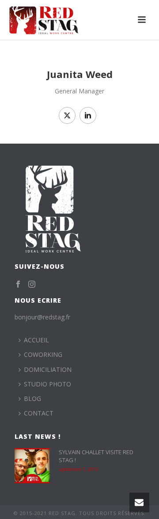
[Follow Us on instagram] (31, 285)
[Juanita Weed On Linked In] (88, 115)
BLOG (32, 398)
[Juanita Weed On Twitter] (67, 115)
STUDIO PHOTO (47, 384)
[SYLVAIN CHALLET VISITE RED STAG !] (32, 465)
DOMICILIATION (48, 369)
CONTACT (38, 413)
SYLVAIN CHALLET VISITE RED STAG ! (96, 456)
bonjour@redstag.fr (42, 317)
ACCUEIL (36, 340)
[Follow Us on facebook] (18, 285)
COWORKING (43, 354)
